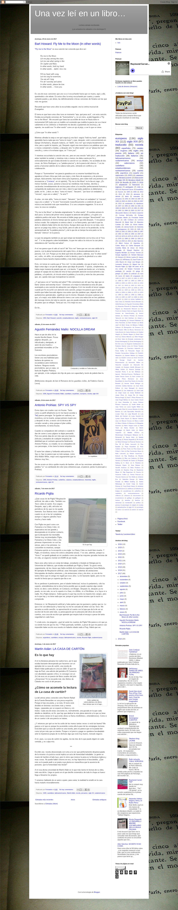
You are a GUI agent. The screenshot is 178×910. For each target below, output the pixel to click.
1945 (126, 290)
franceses (136, 185)
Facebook (121, 521)
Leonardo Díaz (120, 409)
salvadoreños (122, 507)
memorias (118, 502)
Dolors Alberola (127, 336)
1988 (139, 294)
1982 (141, 208)
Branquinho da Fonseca (132, 327)
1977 (141, 236)
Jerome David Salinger (132, 383)
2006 (44, 393)
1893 (132, 280)
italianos (134, 156)
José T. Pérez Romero (134, 397)
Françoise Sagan (134, 351)
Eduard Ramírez (133, 250)
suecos (126, 509)
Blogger (97, 892)
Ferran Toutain (138, 346)
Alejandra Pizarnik (123, 306)
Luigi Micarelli (132, 414)
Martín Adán (71, 793)
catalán (140, 148)
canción (59, 318)
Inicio (73, 800)
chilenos (118, 495)
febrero (123, 609)
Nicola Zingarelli (129, 439)
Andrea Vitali (126, 311)
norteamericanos (85, 318)
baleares (138, 488)
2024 (120, 551)
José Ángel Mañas (121, 400)
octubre (123, 583)
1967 (139, 234)
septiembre (124, 586)
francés (120, 192)
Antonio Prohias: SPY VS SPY (55, 405)
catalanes (139, 175)
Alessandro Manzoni (130, 309)
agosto (122, 589)
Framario (121, 348)
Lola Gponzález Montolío (132, 411)
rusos (120, 276)
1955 (126, 206)
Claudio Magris (128, 334)
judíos (126, 273)
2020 (123, 241)
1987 (139, 199)
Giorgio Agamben (121, 255)
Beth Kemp (125, 325)
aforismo (140, 486)
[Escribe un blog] (80, 314)
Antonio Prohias (52, 480)
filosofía (126, 182)
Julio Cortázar (128, 220)
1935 (123, 287)
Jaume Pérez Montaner (124, 379)
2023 (120, 554)
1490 (117, 278)
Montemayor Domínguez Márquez (126, 435)
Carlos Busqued (134, 245)
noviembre (124, 580)
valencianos (129, 163)
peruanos (84, 793)
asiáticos (130, 488)
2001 (141, 297)
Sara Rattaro (135, 465)
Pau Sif (118, 444)
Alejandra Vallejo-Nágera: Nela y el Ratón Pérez (135, 801)
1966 (129, 292)
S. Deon (126, 463)
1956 (135, 231)
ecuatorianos (119, 498)
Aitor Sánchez (138, 241)
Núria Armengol (123, 442)
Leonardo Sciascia (121, 264)
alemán (117, 196)
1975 (129, 236)
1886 (119, 280)
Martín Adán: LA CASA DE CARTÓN (59, 649)
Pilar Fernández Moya (134, 451)
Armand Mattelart (135, 320)
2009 (134, 182)
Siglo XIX (121, 180)
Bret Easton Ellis (121, 330)
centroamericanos (133, 493)
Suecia (138, 472)
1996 (126, 210)
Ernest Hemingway (121, 341)
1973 (123, 236)
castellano (68, 393)
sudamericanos (97, 637)
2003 (132, 210)
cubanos (69, 480)
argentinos (46, 637)
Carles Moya (120, 245)
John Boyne (119, 262)
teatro (128, 276)
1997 (129, 297)
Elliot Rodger (139, 336)
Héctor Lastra (131, 257)
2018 (127, 194)
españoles (75, 393)
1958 (117, 292)
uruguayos (136, 276)
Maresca (132, 423)
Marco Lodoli (139, 421)
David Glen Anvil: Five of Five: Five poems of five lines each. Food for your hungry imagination (136, 696)
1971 (129, 208)
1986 (132, 294)
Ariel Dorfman (129, 318)
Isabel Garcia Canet (122, 376)
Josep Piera (119, 395)
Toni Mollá (132, 477)
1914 (141, 283)
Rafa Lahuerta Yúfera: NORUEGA (136, 760)
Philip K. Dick (119, 451)
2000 (123, 201)
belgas (117, 491)
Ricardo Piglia (44, 493)
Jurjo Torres (119, 407)
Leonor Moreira (133, 409)
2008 (138, 187)
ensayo (61, 637)
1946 (132, 290)
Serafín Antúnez (121, 467)
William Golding (129, 481)
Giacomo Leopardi (121, 365)
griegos (117, 273)
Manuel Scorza (127, 421)
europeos (83, 393)
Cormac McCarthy (126, 215)
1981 (135, 208)
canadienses (127, 491)
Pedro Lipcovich (130, 444)
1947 (119, 206)
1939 (135, 287)
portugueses (122, 229)
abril (122, 602)
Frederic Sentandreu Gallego (125, 353)
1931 (139, 285)
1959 (123, 292)
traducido (121, 144)
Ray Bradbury (129, 456)
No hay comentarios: (66, 314)
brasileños (139, 189)
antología (118, 271)
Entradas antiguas (99, 800)
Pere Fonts (127, 449)
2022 (126, 299)
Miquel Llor (136, 264)
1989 (126, 238)
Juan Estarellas (123, 402)
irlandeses (139, 203)
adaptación (123, 185)
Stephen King (128, 470)
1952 (129, 231)
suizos (134, 509)
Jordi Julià (140, 390)
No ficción (140, 439)
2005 (130, 175)
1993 (119, 210)
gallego (129, 498)
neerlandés (128, 502)
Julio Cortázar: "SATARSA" (134, 651)
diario (127, 196)
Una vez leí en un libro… (80, 13)
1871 (141, 278)
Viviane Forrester (134, 269)
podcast (134, 273)
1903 (129, 283)
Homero (120, 257)
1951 (123, 231)
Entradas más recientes (44, 800)
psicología (126, 505)
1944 (119, 290)
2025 (120, 547)
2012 (141, 192)
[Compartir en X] (83, 314)
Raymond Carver (127, 189)
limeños (137, 500)
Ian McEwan (136, 372)
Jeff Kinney (126, 259)
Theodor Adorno (120, 477)
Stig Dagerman (128, 472)
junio (122, 596)
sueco (120, 509)
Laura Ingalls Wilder (134, 407)
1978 (119, 238)
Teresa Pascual (135, 474)
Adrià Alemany (120, 304)
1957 (141, 231)
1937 (129, 287)
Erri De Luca (119, 344)
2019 (117, 182)
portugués (129, 187)
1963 (126, 234)
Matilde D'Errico (133, 432)
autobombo (129, 203)
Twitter (120, 524)
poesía (118, 153)
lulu (119, 43)
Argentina (137, 243)
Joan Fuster (137, 259)
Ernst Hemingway (135, 341)
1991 (117, 297)
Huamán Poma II (121, 372)
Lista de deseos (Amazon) (127, 86)
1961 (139, 206)
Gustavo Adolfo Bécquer (132, 367)
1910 (135, 283)
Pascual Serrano (135, 442)
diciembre (124, 576)
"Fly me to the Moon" (43, 49)
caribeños (61, 480)
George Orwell (125, 360)
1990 (132, 238)
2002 (129, 201)
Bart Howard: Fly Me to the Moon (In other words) (68, 43)
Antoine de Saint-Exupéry (124, 313)
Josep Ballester (135, 393)
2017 (139, 210)
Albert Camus (124, 243)
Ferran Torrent (135, 252)
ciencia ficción (129, 227)
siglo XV (131, 507)
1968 (117, 208)
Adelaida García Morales (133, 301)
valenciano (119, 175)
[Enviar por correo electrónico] (78, 314)
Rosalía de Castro (129, 460)
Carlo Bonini (119, 332)
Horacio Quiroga (134, 369)
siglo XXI (95, 393)
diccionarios (137, 495)
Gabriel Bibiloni (130, 355)
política (138, 502)
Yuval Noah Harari (129, 486)
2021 (129, 241)
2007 (141, 201)
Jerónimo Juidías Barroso (124, 386)
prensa (117, 505)
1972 (117, 236)
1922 (132, 285)
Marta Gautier (129, 428)
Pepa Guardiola (130, 446)
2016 (141, 182)
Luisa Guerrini (136, 416)
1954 (44, 318)
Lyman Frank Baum (122, 418)
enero (122, 612)
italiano (131, 153)
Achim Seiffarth (136, 299)
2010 (117, 189)
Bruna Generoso (135, 330)
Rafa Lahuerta (120, 453)
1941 (141, 287)
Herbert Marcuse (137, 255)
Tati (36, 415)
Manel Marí (129, 222)
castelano (118, 493)
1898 (117, 283)
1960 (132, 206)
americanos (121, 488)
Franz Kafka (119, 351)
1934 (117, 287)
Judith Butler (136, 404)
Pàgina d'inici (123, 519)
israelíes (127, 500)
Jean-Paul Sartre (130, 381)
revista (141, 505)
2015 (119, 299)
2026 (120, 544)
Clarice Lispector (137, 213)
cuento (140, 170)
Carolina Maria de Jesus (124, 248)
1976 (135, 236)
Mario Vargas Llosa (130, 425)
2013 (120, 203)
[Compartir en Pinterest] (88, 314)
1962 (119, 234)
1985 (126, 294)
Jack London (136, 376)
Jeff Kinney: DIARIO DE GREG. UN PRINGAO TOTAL (136, 672)
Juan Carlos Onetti (137, 400)
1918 (126, 285)
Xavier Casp (130, 484)
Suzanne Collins (120, 474)
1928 (44, 793)
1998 (117, 201)
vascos (141, 509)
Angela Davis (137, 311)
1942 (126, 199)
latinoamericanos (70, 637)
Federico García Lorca (122, 346)
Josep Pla (131, 395)
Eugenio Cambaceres (134, 344)
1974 (141, 292)
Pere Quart (137, 449)
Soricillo (117, 470)
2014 (120, 194)
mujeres (123, 151)
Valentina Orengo (128, 479)
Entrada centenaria (134, 339)
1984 (119, 294)
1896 (139, 280)
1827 (123, 278)
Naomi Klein (130, 437)
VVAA (127, 224)
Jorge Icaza (122, 393)
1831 (129, 278)
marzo (122, 606)
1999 (135, 297)
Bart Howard (51, 318)
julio (121, 593)
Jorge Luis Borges (133, 262)
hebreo (117, 500)
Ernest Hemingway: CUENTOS (133, 718)
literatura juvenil (125, 178)
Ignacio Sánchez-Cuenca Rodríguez (127, 374)
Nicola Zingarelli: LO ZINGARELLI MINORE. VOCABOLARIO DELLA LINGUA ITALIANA (135, 824)
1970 (135, 292)
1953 (139, 290)
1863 (135, 278)
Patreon (118, 53)
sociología (140, 507)
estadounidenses (68, 318)
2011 (117, 241)
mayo (122, 599)
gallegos (138, 498)
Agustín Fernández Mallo (55, 393)
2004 (135, 201)
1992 (139, 238)
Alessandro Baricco (122, 213)
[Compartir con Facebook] (86, 314)
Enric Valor (121, 339)
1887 (126, 280)
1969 (123, 208)
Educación (139, 178)
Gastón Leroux (126, 357)
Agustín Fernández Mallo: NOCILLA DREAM (65, 329)
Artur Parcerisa (120, 322)
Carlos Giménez (131, 332)
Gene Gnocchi (138, 357)
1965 (44, 480)
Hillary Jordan (120, 369)
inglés (77, 318)
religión (134, 505)
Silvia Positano (135, 467)
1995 (123, 297)
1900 (123, 283)
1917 (119, 285)
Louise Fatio (119, 414)
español (136, 173)
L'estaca (50, 181)
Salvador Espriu (121, 465)
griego (138, 271)
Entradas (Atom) (51, 804)
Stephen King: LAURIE (134, 740)
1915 (132, 229)
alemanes (137, 194)
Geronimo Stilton (134, 362)
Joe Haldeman (129, 390)
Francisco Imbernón (134, 348)
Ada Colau (118, 301)
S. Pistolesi (137, 463)
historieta (88, 480)
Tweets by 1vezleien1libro (125, 534)
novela (89, 393)
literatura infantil (134, 180)
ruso (141, 273)
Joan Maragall (129, 388)
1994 (128, 192)
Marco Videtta (122, 423)
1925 (138, 229)
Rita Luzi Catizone (131, 458)
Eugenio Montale (121, 252)
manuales (136, 196)
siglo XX (94, 318)
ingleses (118, 187)
